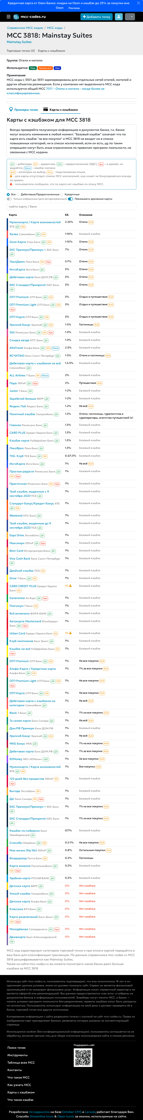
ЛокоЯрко (16, 448)
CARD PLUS (17, 432)
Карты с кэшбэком (51, 50)
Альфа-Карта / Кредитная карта (32, 668)
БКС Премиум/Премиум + (27, 249)
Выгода (14, 791)
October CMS (72, 1112)
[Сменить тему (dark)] (130, 16)
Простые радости (21, 471)
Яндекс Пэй (17, 406)
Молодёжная (18, 929)
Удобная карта (20, 878)
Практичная (18, 483)
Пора (13, 383)
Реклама (74, 8)
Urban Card (17, 633)
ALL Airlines (17, 375)
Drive (13, 578)
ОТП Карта (17, 317)
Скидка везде (19, 340)
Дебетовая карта (21, 277)
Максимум (16, 543)
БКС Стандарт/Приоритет (27, 285)
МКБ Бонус (17, 743)
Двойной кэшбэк (21, 570)
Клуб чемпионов (21, 641)
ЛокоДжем (17, 261)
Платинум (16, 606)
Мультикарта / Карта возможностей (35, 222)
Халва (13, 234)
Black (13, 713)
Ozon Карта (17, 242)
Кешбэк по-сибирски (24, 830)
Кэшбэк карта (19, 440)
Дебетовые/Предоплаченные (40, 194)
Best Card (16, 550)
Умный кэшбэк (20, 893)
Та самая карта (20, 720)
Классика (16, 909)
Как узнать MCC (19, 1085)
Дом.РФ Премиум (21, 728)
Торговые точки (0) (21, 50)
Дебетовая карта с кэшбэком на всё (35, 363)
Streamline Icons (42, 1116)
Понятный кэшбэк (22, 414)
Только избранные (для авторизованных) (40, 198)
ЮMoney (15, 759)
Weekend (16, 515)
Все (13, 194)
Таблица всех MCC (21, 1062)
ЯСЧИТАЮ (17, 355)
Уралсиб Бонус (20, 324)
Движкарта (17, 937)
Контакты (14, 1070)
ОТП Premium (19, 297)
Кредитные (72, 194)
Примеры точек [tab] (26, 109)
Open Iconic (65, 1116)
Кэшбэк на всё (19, 649)
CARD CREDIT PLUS (22, 586)
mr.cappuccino (39, 1112)
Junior (13, 391)
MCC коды (55, 28)
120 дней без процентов (26, 778)
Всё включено (19, 613)
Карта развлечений (23, 917)
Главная (15, 425)
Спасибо (15, 843)
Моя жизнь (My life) (23, 850)
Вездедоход (18, 858)
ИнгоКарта (17, 269)
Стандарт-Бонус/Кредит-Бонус (31, 503)
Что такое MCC (18, 1077)
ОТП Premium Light (22, 304)
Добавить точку (98, 17)
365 (12, 332)
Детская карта (19, 886)
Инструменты (17, 1055)
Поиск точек (16, 1047)
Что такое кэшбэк (20, 1100)
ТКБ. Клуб (16, 456)
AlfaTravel (16, 348)
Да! (11, 799)
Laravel (90, 1112)
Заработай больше (22, 398)
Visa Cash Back (19, 558)
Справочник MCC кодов (25, 28)
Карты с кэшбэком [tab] (63, 109)
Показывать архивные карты (93, 198)
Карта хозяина (20, 866)
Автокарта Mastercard (25, 621)
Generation (17, 598)
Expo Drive (16, 535)
